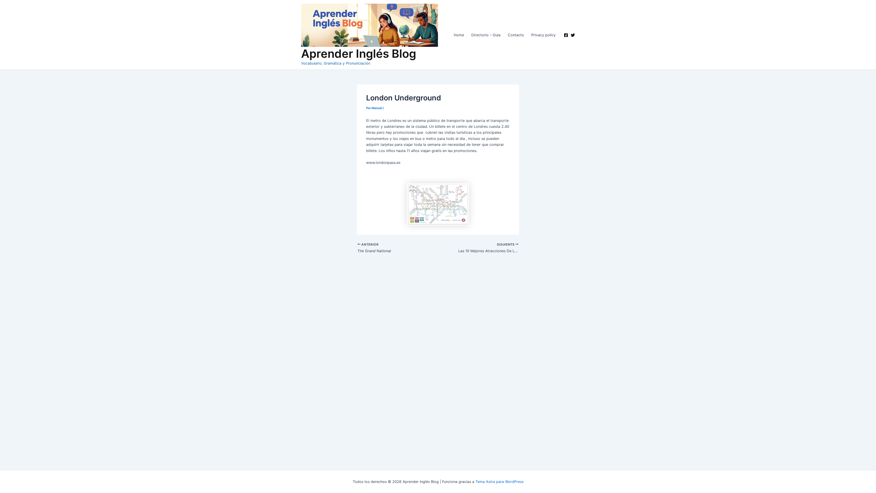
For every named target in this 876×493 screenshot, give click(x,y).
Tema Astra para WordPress (499, 481)
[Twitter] (573, 35)
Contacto (516, 35)
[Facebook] (566, 35)
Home (459, 35)
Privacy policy (543, 35)
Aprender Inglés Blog (358, 53)
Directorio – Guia (486, 35)
